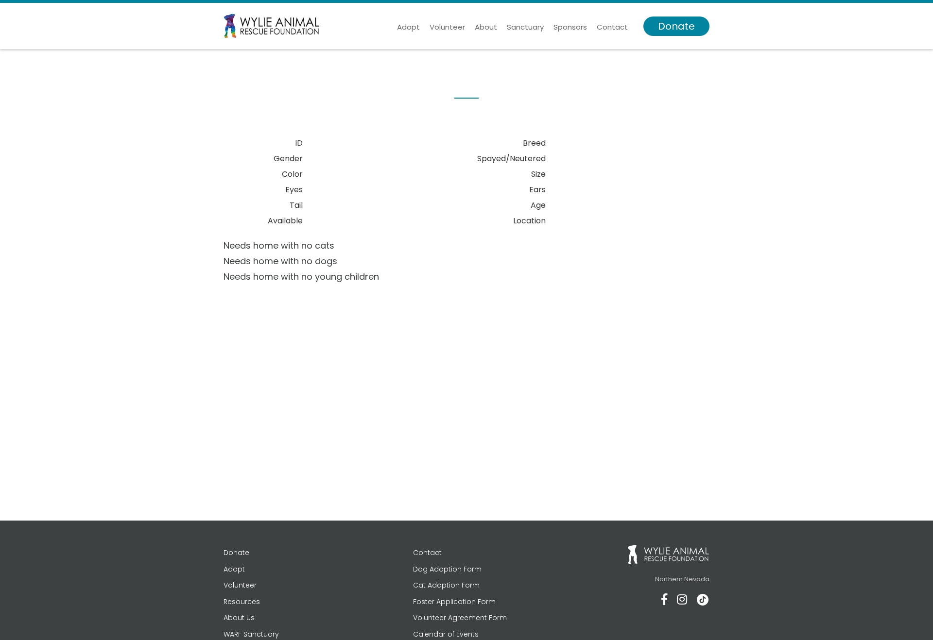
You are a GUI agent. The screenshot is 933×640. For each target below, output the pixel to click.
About (486, 27)
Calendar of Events (446, 634)
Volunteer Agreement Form (460, 618)
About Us (239, 618)
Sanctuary (525, 27)
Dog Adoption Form (447, 569)
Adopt (408, 27)
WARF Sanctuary (251, 634)
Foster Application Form (454, 601)
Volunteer (447, 27)
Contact (612, 27)
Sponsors (570, 27)
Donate (676, 26)
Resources (242, 601)
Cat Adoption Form (446, 585)
